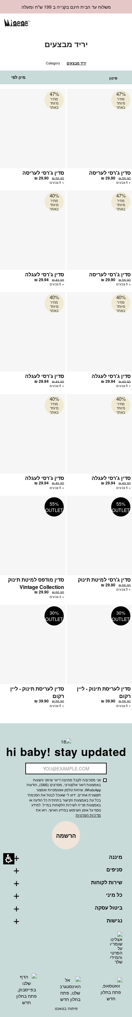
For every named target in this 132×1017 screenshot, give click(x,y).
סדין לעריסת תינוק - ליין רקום (104, 692)
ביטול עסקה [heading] (108, 908)
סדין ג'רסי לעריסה (110, 172)
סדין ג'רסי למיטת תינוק (104, 579)
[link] (89, 23)
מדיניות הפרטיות (88, 815)
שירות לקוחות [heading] (106, 882)
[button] (99, 23)
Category (53, 62)
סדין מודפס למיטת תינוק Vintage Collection (36, 583)
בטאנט (60, 1008)
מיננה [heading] (115, 857)
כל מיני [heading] (114, 895)
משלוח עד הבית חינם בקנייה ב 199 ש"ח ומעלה (66, 7)
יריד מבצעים (76, 63)
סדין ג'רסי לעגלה (44, 274)
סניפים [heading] (114, 869)
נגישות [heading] (114, 920)
